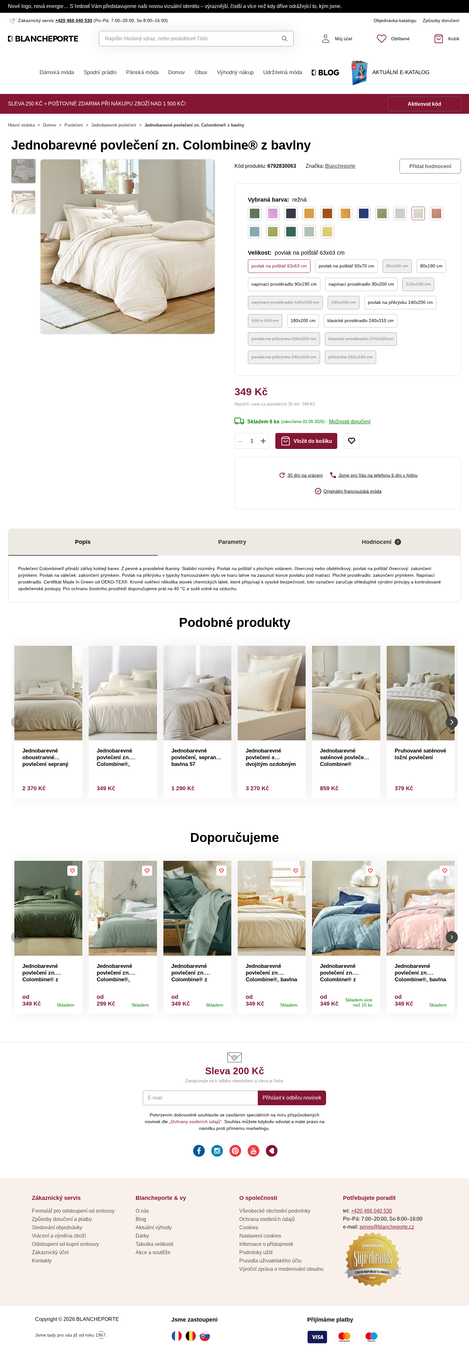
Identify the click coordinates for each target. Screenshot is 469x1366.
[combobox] (181, 38)
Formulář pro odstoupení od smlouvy (73, 1211)
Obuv (201, 72)
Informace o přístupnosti (266, 1244)
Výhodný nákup (235, 72)
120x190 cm (418, 284)
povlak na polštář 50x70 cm (346, 265)
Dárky (142, 1236)
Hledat (278, 38)
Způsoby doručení (441, 20)
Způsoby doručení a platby (62, 1219)
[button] (17, 937)
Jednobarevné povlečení (113, 125)
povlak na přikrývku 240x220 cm (283, 356)
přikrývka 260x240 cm (350, 356)
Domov (176, 72)
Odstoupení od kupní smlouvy (65, 1244)
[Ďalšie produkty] (452, 722)
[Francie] (178, 1336)
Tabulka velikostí (154, 1244)
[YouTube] (253, 1152)
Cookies (248, 1227)
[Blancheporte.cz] (43, 39)
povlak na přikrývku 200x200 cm (283, 338)
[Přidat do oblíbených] (352, 441)
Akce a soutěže (153, 1252)
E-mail (155, 1097)
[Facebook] (198, 1152)
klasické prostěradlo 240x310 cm (360, 320)
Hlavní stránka (21, 125)
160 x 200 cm (265, 320)
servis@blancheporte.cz (387, 1227)
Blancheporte (340, 166)
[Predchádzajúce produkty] (17, 722)
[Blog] (271, 1152)
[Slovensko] (206, 1336)
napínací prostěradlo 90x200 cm (361, 284)
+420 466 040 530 (73, 20)
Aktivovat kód (424, 104)
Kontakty (42, 1260)
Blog (141, 1219)
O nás (142, 1211)
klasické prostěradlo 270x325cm (360, 338)
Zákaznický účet (50, 1252)
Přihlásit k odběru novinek (292, 1097)
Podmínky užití (255, 1252)
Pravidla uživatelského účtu (270, 1260)
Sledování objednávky (57, 1227)
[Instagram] (216, 1152)
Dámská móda (57, 72)
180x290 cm (343, 302)
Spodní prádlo (100, 72)
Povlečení (73, 125)
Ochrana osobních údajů (267, 1219)
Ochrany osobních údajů (195, 1121)
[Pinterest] (235, 1152)
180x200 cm (303, 320)
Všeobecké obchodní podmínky (274, 1211)
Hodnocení (380, 542)
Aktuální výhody (154, 1227)
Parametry (232, 542)
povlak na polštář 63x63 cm (279, 265)
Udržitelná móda (282, 72)
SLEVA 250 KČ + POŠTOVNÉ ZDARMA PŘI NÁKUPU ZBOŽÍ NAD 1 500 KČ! (97, 103)
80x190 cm (431, 265)
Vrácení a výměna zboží (59, 1236)
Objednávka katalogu (395, 20)
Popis (83, 542)
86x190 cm (397, 265)
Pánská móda (142, 72)
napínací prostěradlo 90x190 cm (284, 284)
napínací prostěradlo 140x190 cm (285, 302)
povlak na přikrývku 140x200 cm (400, 302)
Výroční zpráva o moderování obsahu (281, 1269)
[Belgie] (192, 1336)
